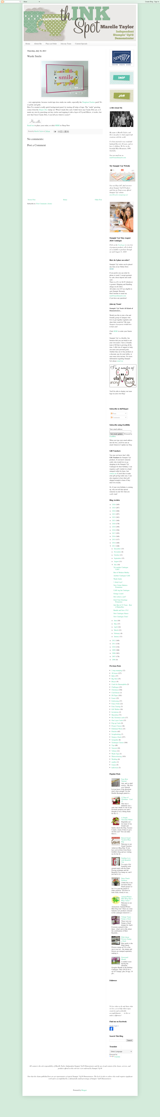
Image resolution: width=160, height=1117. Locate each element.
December (117, 549)
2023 (114, 514)
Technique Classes (117, 742)
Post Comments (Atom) (44, 203)
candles (114, 762)
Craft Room (115, 692)
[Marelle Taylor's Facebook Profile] (111, 1030)
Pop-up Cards (116, 723)
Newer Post (31, 199)
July (115, 564)
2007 (114, 656)
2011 (114, 643)
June (115, 620)
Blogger (84, 1090)
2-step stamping (117, 670)
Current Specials (81, 43)
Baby (113, 676)
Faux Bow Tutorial (124, 780)
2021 (114, 520)
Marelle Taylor (113, 1026)
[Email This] (59, 131)
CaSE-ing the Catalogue (121, 590)
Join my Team (66, 43)
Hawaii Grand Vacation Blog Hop (126, 840)
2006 (114, 659)
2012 (114, 640)
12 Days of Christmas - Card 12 (126, 799)
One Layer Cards (117, 720)
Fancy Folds (116, 704)
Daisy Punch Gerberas (125, 879)
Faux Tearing (116, 706)
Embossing (115, 701)
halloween (115, 767)
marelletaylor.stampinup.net (119, 195)
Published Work (117, 729)
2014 (114, 543)
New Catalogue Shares (120, 613)
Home (28, 43)
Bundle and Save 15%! (121, 610)
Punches (114, 731)
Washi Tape (115, 754)
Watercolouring (117, 756)
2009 (114, 650)
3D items (114, 673)
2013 (114, 546)
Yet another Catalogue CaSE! (120, 568)
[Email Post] (54, 131)
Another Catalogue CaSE (121, 575)
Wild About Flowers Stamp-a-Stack (126, 939)
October (117, 555)
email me (120, 361)
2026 (114, 504)
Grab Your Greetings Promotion (120, 601)
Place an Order (51, 43)
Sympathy (115, 740)
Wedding (114, 759)
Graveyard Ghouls (124, 958)
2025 (114, 507)
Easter (114, 698)
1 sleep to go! (118, 582)
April (116, 627)
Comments (116, 417)
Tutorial (114, 748)
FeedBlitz (113, 436)
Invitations (115, 712)
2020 (114, 523)
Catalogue (121, 245)
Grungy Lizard (118, 593)
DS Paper (115, 695)
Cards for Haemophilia (119, 684)
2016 (114, 536)
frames (114, 765)
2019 (114, 527)
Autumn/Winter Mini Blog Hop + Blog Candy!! (127, 899)
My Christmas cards (118, 717)
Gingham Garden (88, 102)
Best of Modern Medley (121, 572)
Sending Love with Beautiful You (126, 860)
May (115, 624)
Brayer (114, 681)
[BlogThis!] (61, 131)
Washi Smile (117, 579)
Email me (30, 125)
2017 (114, 533)
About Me (38, 43)
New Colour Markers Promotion (120, 586)
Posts (114, 413)
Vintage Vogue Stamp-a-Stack (126, 918)
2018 (114, 530)
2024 (114, 511)
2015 (114, 539)
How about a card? (119, 597)
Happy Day (43, 109)
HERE (57, 125)
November (117, 552)
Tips (113, 745)
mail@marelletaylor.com (118, 157)
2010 (114, 647)
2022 (114, 517)
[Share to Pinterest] (68, 131)
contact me (113, 473)
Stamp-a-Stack (116, 737)
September (117, 558)
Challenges (115, 687)
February (117, 633)
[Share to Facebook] (65, 131)
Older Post (98, 199)
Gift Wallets (115, 709)
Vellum (114, 751)
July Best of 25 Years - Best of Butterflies (122, 606)
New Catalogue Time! (120, 616)
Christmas (115, 690)
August (116, 561)
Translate (117, 1057)
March (116, 630)
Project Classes (116, 726)
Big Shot (114, 679)
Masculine (115, 715)
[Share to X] (63, 131)
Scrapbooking (116, 734)
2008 (114, 653)
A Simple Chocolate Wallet (126, 818)
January (116, 636)
